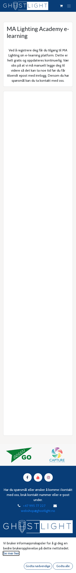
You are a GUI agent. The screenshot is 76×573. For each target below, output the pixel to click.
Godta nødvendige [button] (38, 566)
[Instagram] (48, 477)
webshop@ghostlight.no (38, 511)
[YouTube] (38, 477)
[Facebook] (27, 477)
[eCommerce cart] (61, 6)
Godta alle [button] (63, 566)
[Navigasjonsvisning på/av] (69, 6)
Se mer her (11, 553)
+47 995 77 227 (34, 506)
